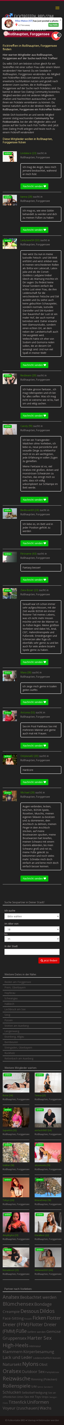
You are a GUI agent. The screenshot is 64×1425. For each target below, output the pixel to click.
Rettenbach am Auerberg (18, 1058)
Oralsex (12, 1371)
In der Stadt (11, 946)
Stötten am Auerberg (16, 1025)
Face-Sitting (13, 1318)
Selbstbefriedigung (34, 1393)
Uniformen (38, 1402)
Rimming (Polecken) (44, 1379)
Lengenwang (11, 1031)
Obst (43, 1364)
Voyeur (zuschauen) (21, 1408)
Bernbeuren (11, 1042)
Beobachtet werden (38, 1297)
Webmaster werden (48, 1420)
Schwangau (11, 998)
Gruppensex (14, 1338)
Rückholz (9, 1053)
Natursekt (12, 1364)
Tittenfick (17, 1402)
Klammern (13, 1351)
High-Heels (15, 1345)
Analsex (11, 1297)
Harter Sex (39, 1337)
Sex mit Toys (32, 1397)
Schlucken (12, 1392)
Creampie (11, 1311)
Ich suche (9, 910)
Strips (45, 1397)
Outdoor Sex (33, 1371)
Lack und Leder (17, 1357)
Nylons (30, 1363)
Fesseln (28, 1318)
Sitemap (31, 1420)
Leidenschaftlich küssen (47, 1358)
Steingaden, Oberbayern (18, 1047)
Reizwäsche (16, 1378)
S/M (34, 1386)
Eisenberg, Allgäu (14, 1036)
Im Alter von (11, 923)
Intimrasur (35, 1346)
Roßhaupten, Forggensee (35, 157)
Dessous (29, 1311)
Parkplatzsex (52, 1372)
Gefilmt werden (36, 1332)
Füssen (8, 1020)
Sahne (40, 1387)
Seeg (7, 1014)
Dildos (47, 1310)
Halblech (9, 1003)
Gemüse (53, 1331)
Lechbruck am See (15, 1009)
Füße (21, 1331)
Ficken (39, 1318)
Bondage (43, 1304)
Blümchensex (18, 1304)
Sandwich (48, 1387)
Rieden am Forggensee (17, 982)
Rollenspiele (17, 1385)
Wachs (45, 1408)
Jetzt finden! (50, 960)
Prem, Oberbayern (15, 987)
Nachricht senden (33, 186)
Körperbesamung (38, 1351)
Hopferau (9, 993)
